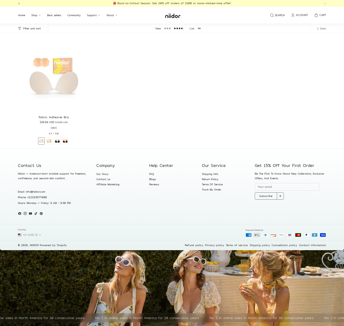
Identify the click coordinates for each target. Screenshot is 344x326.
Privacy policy (214, 245)
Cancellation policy (284, 245)
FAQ (151, 174)
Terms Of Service (212, 184)
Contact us (103, 179)
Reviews (154, 184)
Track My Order (211, 190)
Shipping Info (210, 174)
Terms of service (237, 245)
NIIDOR (34, 245)
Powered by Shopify (53, 245)
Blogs (152, 179)
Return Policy (210, 179)
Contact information (312, 245)
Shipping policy (260, 245)
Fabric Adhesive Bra (54, 117)
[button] (20, 3)
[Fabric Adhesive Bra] (54, 77)
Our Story (102, 174)
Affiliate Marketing (108, 184)
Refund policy (194, 245)
